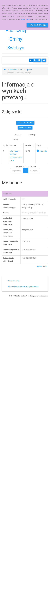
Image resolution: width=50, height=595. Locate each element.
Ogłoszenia (12, 70)
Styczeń (29, 70)
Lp (4, 145)
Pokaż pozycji (25, 135)
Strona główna (13, 281)
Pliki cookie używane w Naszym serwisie (23, 287)
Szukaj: (16, 139)
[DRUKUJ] (44, 60)
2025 (21, 70)
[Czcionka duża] (39, 60)
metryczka (43, 151)
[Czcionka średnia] (35, 60)
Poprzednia (16, 171)
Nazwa (13, 145)
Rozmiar (28, 145)
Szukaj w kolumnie (25, 123)
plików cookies (26, 19)
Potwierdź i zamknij (37, 25)
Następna (34, 171)
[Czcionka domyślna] (31, 60)
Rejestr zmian (42, 266)
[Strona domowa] (5, 70)
